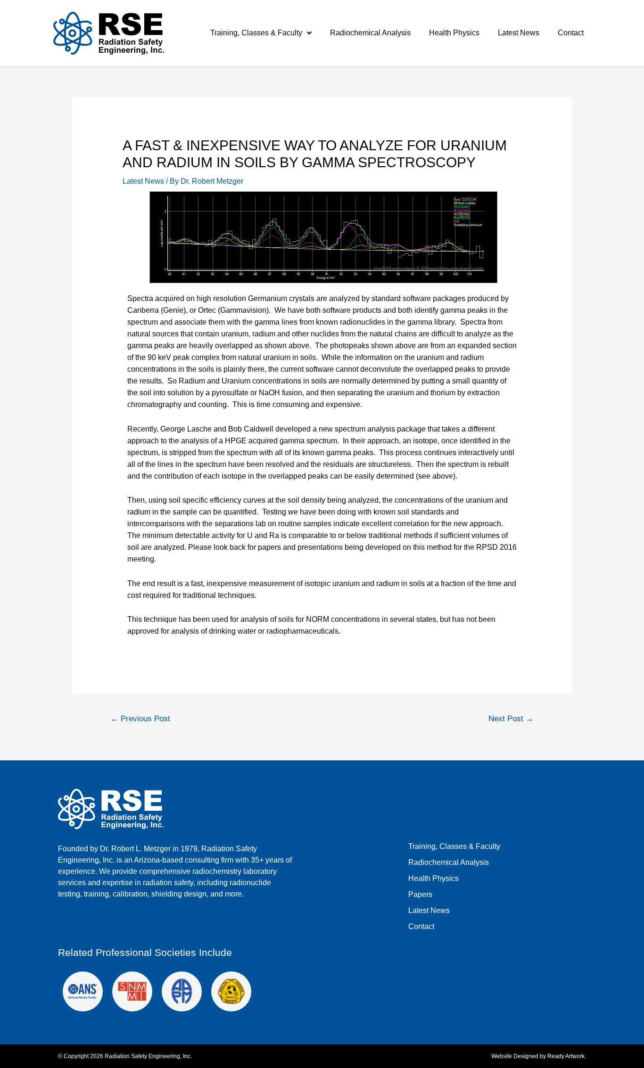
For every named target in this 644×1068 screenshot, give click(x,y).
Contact (571, 33)
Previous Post (140, 718)
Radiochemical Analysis (370, 33)
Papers (420, 894)
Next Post (511, 718)
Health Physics (454, 33)
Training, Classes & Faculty (256, 33)
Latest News (518, 33)
